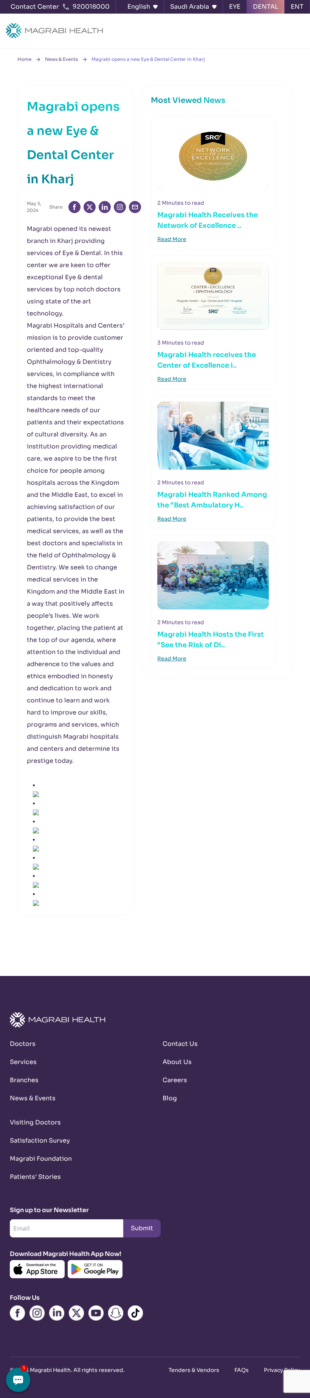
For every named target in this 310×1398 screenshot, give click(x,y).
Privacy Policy (282, 1370)
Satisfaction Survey (40, 1140)
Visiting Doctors (35, 1122)
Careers (175, 1080)
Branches (24, 1080)
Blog (170, 1098)
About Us (177, 1062)
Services (23, 1062)
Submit (142, 1228)
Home (24, 59)
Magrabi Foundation (41, 1159)
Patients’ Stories (35, 1177)
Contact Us (180, 1044)
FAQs (241, 1370)
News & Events (61, 59)
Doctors (23, 1044)
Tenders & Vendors (194, 1370)
